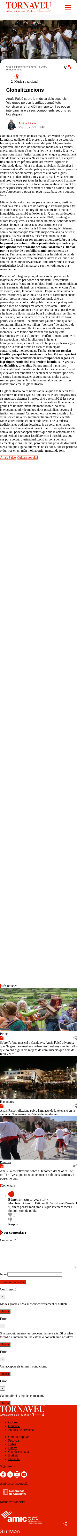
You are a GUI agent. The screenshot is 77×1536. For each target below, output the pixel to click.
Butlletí (13, 1455)
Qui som (13, 1422)
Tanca (5, 1311)
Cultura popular (27, 457)
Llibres (12, 1448)
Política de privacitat (21, 1430)
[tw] (10, 1476)
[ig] (17, 1476)
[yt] (24, 1476)
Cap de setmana (18, 1451)
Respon (13, 1224)
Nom (3, 1274)
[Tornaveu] (25, 13)
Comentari (8, 1240)
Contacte (14, 1426)
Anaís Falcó (27, 123)
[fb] (3, 1476)
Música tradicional (26, 81)
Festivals (14, 1440)
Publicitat (14, 1459)
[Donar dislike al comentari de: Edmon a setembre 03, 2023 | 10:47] (10, 1220)
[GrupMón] (10, 1534)
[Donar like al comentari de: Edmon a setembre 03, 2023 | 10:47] (10, 1215)
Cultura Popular (18, 1437)
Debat (12, 1444)
